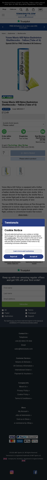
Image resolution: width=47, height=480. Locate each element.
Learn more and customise (23, 251)
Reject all (13, 256)
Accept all (33, 256)
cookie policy (11, 238)
